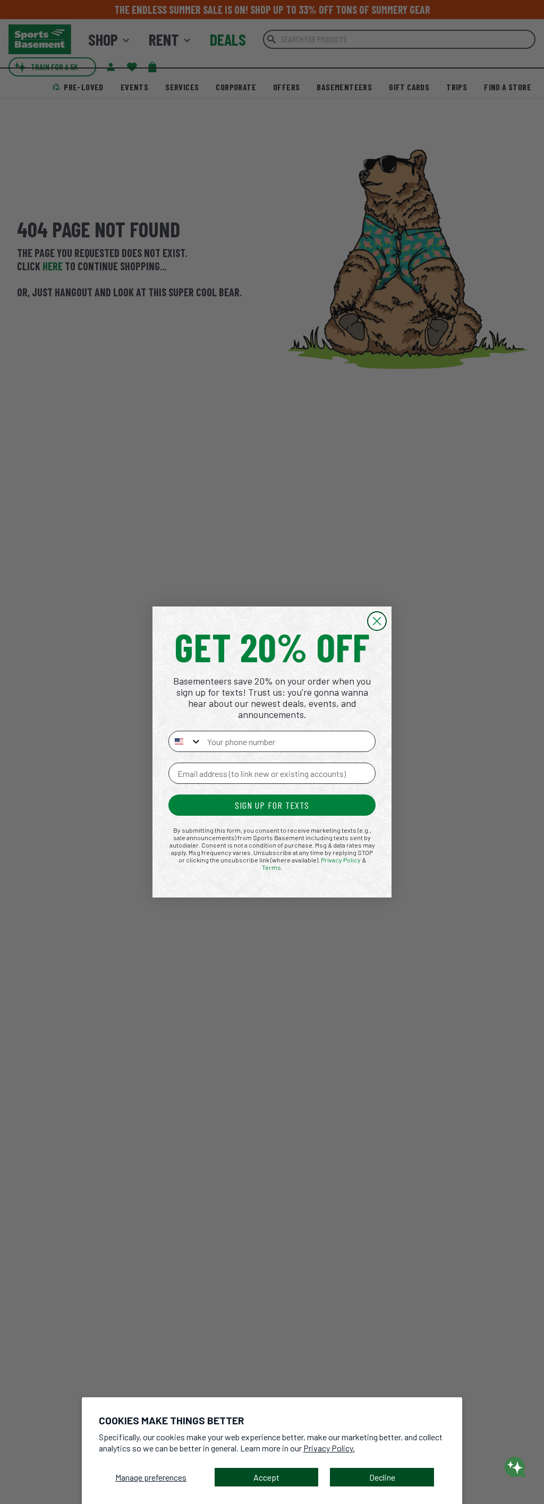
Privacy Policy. (329, 1448)
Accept (266, 1477)
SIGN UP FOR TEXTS (272, 805)
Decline (382, 1477)
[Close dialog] (377, 621)
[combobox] (185, 741)
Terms (271, 867)
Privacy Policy (341, 860)
